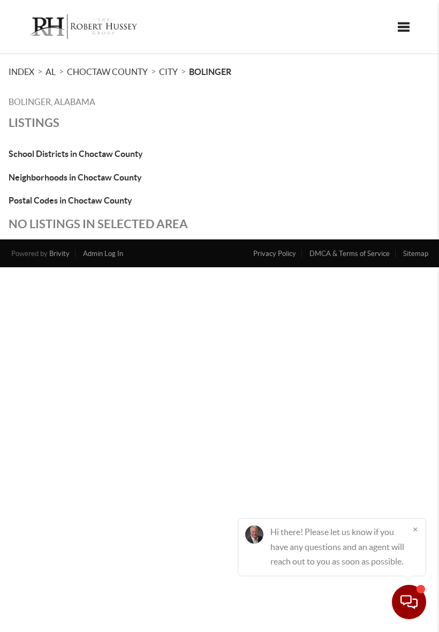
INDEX (21, 72)
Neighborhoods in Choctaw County (75, 177)
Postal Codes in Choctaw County (70, 200)
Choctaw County (107, 72)
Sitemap (415, 254)
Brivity (59, 254)
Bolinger (210, 72)
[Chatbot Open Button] (409, 602)
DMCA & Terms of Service (349, 254)
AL (51, 72)
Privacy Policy (274, 254)
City (168, 72)
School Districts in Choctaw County (76, 154)
